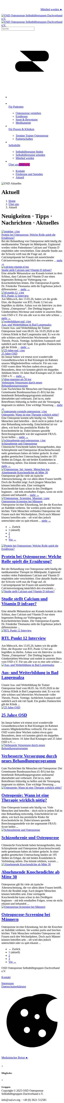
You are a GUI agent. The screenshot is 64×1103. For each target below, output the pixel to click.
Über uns (14, 204)
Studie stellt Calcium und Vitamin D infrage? (26, 270)
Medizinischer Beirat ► (14, 1057)
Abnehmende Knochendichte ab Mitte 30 (24, 472)
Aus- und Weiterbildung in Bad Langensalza (26, 324)
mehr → (25, 289)
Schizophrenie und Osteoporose (19, 443)
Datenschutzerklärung (13, 986)
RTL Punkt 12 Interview (15, 295)
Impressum (7, 983)
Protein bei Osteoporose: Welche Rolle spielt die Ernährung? (31, 559)
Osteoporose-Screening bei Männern (21, 501)
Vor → (12, 539)
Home (12, 200)
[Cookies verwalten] (32, 1051)
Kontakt (5, 977)
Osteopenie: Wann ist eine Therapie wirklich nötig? (30, 414)
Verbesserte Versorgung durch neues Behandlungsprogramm (21, 384)
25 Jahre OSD (9, 353)
